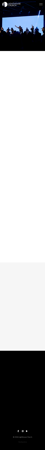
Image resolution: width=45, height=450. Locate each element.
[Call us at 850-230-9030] (22, 380)
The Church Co (22, 442)
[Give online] (22, 416)
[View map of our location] (22, 398)
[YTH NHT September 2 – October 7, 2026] (22, 177)
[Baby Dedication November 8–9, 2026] (22, 79)
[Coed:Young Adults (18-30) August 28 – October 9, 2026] (22, 127)
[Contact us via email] (22, 362)
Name (5, 292)
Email (5, 303)
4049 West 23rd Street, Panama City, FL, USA (22, 409)
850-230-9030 (22, 392)
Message (6, 314)
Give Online (22, 427)
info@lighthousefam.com (22, 374)
